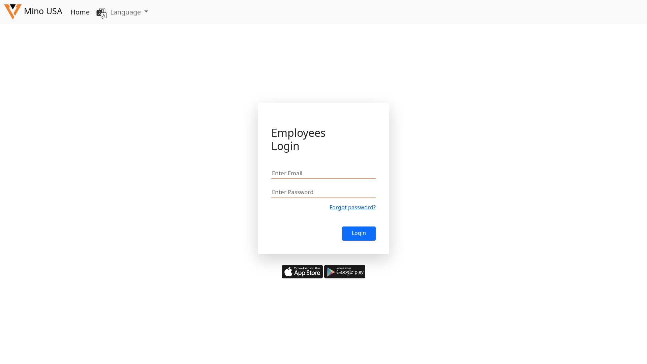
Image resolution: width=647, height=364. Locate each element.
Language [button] (126, 12)
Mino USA (42, 11)
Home (80, 12)
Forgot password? (353, 207)
